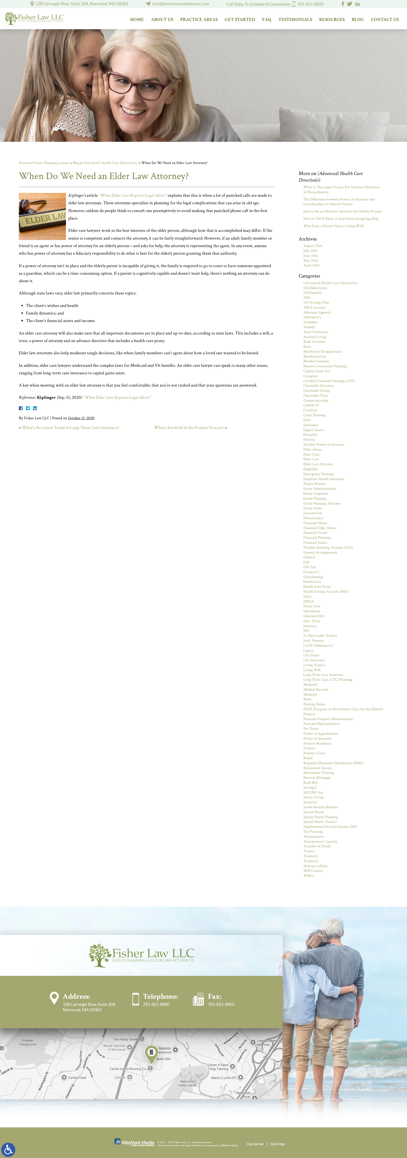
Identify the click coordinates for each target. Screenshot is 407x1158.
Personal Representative (321, 723)
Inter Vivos (311, 621)
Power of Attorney (317, 738)
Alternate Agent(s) (317, 312)
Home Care (312, 606)
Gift (306, 562)
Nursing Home (314, 704)
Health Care (312, 581)
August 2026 (312, 245)
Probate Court (314, 753)
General (309, 557)
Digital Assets (313, 430)
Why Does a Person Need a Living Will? (333, 226)
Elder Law (311, 459)
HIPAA (308, 601)
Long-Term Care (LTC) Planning (327, 679)
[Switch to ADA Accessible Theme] (8, 1150)
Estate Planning (314, 498)
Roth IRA (310, 782)
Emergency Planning (318, 474)
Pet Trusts (311, 728)
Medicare (310, 694)
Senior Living (313, 797)
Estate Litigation (315, 493)
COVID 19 (311, 405)
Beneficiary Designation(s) (322, 351)
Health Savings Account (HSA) (326, 591)
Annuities (310, 322)
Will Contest (313, 870)
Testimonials (295, 19)
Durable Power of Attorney (323, 444)
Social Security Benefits (320, 807)
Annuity (309, 327)
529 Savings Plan (316, 302)
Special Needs (313, 812)
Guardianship (313, 577)
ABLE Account (314, 307)
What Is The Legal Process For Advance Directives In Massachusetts (341, 190)
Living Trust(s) (314, 665)
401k (306, 297)
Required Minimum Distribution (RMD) (333, 763)
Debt (307, 420)
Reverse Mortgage (317, 777)
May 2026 (310, 260)
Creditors (310, 410)
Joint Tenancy (313, 640)
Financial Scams (315, 542)
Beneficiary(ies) (314, 356)
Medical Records (315, 689)
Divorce (309, 439)
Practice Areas (199, 19)
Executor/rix (312, 513)
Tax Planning (313, 831)
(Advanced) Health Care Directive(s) (110, 162)
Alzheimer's (312, 317)
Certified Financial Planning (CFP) (329, 381)
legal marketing (193, 1145)
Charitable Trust (315, 395)
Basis (307, 346)
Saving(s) (310, 787)
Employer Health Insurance (323, 479)
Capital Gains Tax (316, 371)
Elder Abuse (312, 449)
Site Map (277, 1144)
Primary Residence (317, 743)
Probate (309, 748)
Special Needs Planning (320, 817)
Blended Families (316, 361)
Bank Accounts (314, 341)
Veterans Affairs (315, 866)
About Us (162, 19)
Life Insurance (314, 660)
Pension (309, 714)
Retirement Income (317, 768)
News (307, 699)
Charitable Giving (316, 390)
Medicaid (310, 684)
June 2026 (310, 255)
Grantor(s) (311, 572)
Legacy (308, 650)
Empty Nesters (314, 483)
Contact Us (385, 19)
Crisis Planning (314, 415)
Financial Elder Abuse (319, 528)
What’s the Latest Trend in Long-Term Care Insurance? (70, 428)
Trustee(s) (310, 856)
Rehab (308, 758)
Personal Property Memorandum (328, 719)
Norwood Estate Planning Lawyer (44, 162)
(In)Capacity (312, 292)
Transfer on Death (317, 846)
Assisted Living (314, 336)
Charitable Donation (318, 385)
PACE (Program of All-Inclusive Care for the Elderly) (343, 709)
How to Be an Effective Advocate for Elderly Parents (342, 211)
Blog (358, 19)
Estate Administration (319, 488)
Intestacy (310, 626)
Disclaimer (255, 1144)
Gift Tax (309, 567)
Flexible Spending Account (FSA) (328, 547)
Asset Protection (315, 332)
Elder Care (311, 454)
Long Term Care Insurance (323, 674)
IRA (306, 630)
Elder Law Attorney (318, 464)
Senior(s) (310, 802)
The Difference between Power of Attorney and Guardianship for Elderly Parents (338, 202)
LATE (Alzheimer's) (318, 645)
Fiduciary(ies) (313, 518)
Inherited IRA (313, 616)
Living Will (312, 670)
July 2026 (310, 250)
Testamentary (313, 836)
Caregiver (310, 376)
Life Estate (311, 655)
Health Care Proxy (317, 586)
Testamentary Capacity (320, 841)
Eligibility (310, 469)
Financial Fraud (315, 532)
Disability (310, 434)
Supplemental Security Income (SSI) (330, 826)
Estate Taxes (312, 508)
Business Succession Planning (325, 366)
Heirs (307, 596)
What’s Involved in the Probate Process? (189, 428)
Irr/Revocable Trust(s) (320, 635)
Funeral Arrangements (320, 552)
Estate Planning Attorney (322, 503)
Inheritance (311, 611)
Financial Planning (317, 537)
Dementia (310, 425)
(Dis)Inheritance (315, 287)
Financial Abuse (315, 523)
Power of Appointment (320, 733)
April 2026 (311, 265)
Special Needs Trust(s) (320, 821)
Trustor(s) (310, 861)
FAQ (266, 19)
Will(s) (308, 875)
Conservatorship (315, 400)
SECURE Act (313, 792)
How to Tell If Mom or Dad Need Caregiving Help (341, 218)
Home (137, 19)
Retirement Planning (318, 772)
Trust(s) (309, 851)
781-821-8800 (310, 4)
